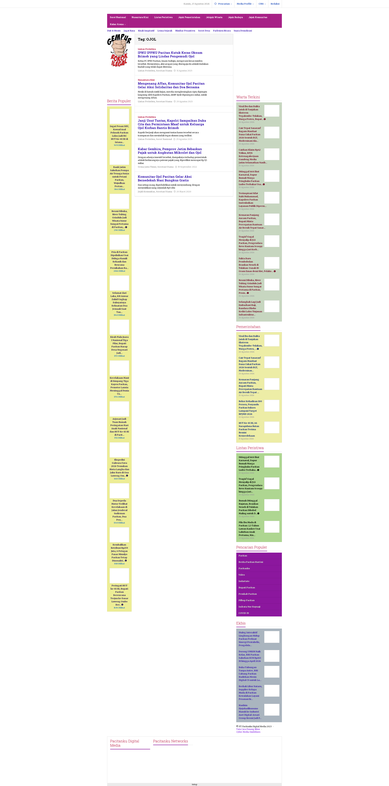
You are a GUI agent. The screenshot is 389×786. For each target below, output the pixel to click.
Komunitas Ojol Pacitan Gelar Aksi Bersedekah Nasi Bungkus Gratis (165, 178)
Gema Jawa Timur (147, 167)
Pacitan (243, 555)
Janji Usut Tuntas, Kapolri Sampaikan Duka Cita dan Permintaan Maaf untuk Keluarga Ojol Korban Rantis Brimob (172, 124)
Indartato (244, 581)
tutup (194, 784)
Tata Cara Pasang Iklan (248, 729)
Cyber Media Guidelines (248, 732)
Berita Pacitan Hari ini (251, 562)
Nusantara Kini (146, 80)
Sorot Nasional (164, 139)
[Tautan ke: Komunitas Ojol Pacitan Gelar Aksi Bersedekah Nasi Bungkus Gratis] (221, 181)
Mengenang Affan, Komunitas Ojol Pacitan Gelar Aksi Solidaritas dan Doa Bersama (171, 85)
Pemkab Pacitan (248, 594)
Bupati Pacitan (247, 587)
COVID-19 (244, 613)
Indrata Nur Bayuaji (249, 606)
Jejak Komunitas (146, 191)
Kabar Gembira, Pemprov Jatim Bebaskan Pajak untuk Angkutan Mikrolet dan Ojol (170, 151)
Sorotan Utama (164, 70)
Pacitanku (244, 568)
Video (242, 574)
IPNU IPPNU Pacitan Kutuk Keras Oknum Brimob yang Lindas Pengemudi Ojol (170, 54)
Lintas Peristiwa (147, 49)
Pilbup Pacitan (247, 600)
